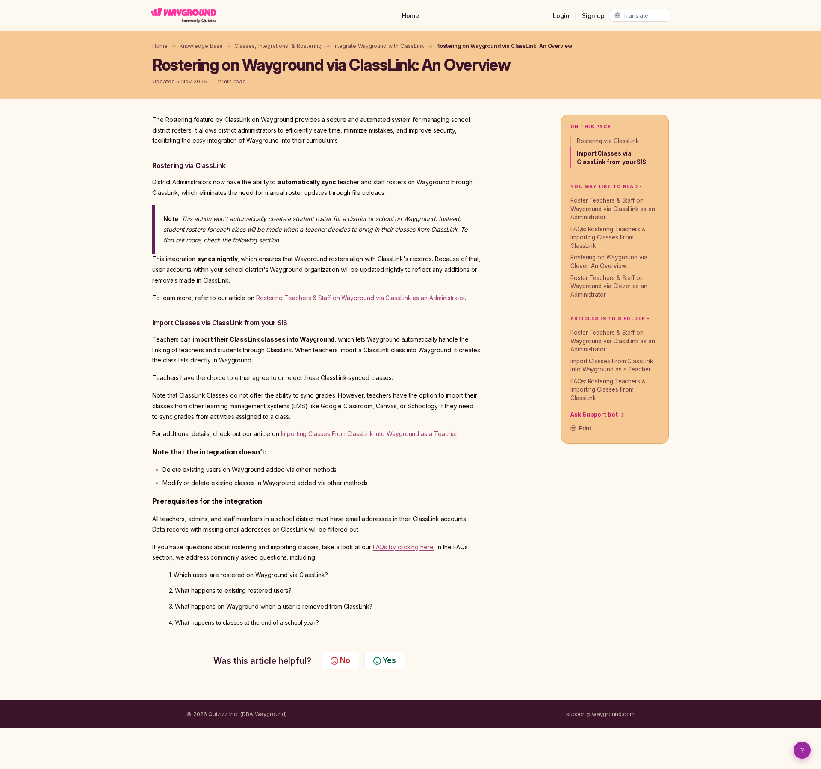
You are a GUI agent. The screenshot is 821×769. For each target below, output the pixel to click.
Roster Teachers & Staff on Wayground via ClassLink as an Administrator (612, 209)
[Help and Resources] (802, 750)
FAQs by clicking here (403, 547)
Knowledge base (201, 46)
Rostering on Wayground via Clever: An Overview (608, 261)
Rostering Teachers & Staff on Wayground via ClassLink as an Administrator (360, 297)
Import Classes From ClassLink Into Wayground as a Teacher (611, 365)
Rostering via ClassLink (608, 141)
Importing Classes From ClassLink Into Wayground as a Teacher (369, 433)
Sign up (593, 15)
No (345, 660)
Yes (389, 660)
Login (561, 15)
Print (585, 428)
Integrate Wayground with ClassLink (379, 46)
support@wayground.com (600, 713)
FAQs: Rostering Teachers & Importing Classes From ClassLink (608, 237)
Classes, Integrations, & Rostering (277, 46)
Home (410, 15)
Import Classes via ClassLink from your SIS (611, 157)
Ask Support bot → (597, 414)
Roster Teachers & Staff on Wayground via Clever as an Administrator (608, 286)
